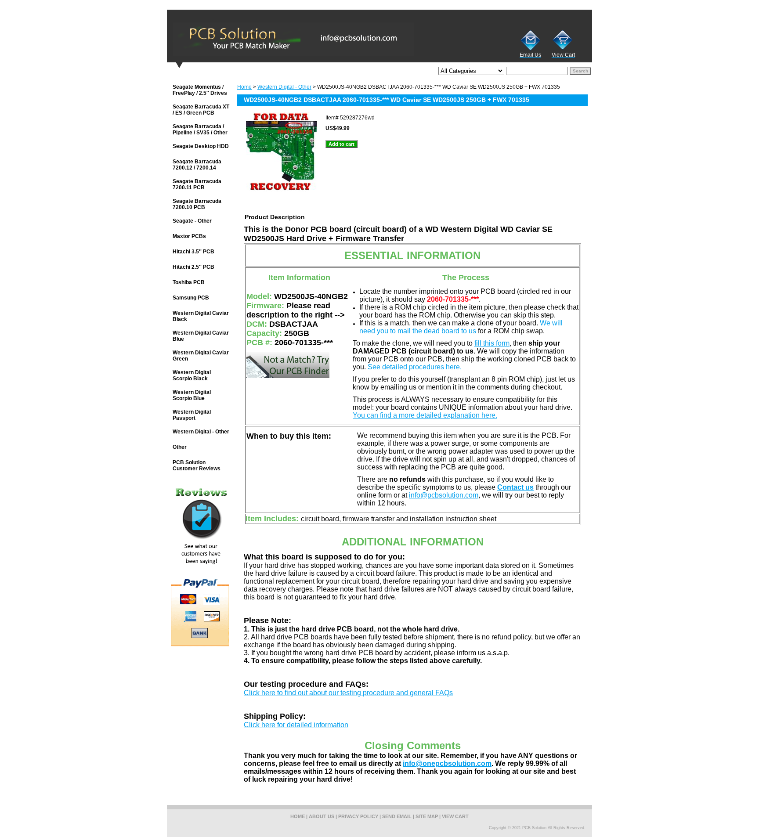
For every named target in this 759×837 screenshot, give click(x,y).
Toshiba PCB (189, 282)
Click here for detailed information (296, 725)
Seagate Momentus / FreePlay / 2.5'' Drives (200, 90)
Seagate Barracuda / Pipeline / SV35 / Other (200, 129)
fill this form (492, 343)
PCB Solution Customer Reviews (196, 465)
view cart (455, 816)
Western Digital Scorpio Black (192, 375)
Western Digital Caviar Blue (201, 336)
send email (397, 816)
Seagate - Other (192, 221)
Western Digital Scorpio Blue (192, 395)
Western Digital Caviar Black (201, 316)
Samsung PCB (191, 298)
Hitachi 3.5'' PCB (193, 252)
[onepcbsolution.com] (277, 39)
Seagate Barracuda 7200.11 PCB (197, 184)
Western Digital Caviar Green (201, 356)
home (297, 816)
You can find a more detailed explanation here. (425, 415)
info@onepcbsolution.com (447, 763)
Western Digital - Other (284, 87)
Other (180, 447)
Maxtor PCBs (189, 236)
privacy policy (358, 816)
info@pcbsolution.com (443, 495)
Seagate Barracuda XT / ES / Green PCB (201, 110)
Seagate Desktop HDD (201, 146)
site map (427, 816)
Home (244, 87)
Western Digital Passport (192, 415)
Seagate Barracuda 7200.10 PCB (197, 204)
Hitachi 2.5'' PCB (193, 267)
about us (321, 816)
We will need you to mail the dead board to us (461, 327)
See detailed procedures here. (415, 367)
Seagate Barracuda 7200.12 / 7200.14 (197, 165)
